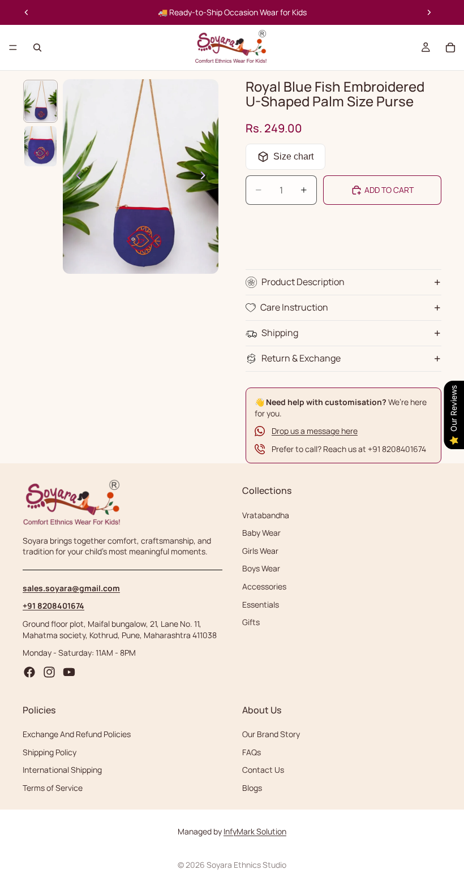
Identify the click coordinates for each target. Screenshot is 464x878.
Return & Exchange (301, 358)
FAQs (251, 752)
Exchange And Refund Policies (77, 734)
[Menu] (13, 48)
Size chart (293, 156)
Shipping (279, 332)
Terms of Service (53, 787)
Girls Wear (260, 550)
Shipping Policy (49, 752)
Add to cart (389, 189)
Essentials (260, 604)
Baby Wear (261, 533)
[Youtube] (69, 672)
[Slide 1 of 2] (40, 101)
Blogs (252, 787)
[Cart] (450, 47)
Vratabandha (265, 515)
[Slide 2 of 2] (40, 146)
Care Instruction (294, 307)
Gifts (251, 622)
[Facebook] (29, 672)
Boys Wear (261, 568)
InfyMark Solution (255, 831)
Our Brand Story (271, 734)
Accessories (264, 586)
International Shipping (62, 770)
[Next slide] (428, 12)
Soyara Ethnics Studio (246, 864)
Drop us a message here (315, 430)
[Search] (37, 47)
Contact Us (263, 770)
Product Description (303, 282)
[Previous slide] (26, 12)
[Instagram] (49, 672)
